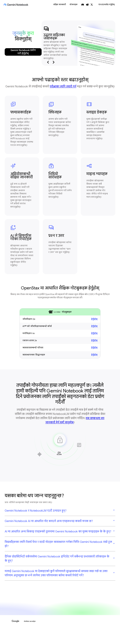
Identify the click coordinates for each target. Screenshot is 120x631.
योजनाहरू (73, 4)
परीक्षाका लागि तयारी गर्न (63, 86)
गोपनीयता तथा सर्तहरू (30, 621)
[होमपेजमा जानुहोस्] (16, 5)
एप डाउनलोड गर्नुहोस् (106, 4)
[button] (60, 511)
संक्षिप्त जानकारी (59, 4)
